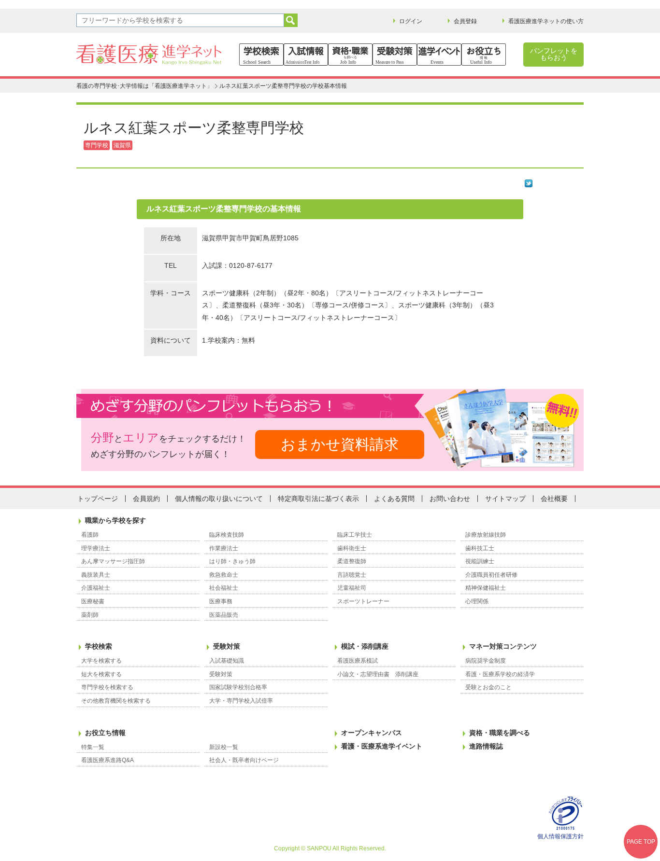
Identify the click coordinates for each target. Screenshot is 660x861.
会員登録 (465, 21)
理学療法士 (95, 548)
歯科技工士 (479, 548)
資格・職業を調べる (499, 732)
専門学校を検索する (107, 687)
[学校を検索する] (261, 54)
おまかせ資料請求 (340, 444)
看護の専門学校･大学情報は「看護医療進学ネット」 (144, 86)
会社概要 (554, 498)
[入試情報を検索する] (306, 54)
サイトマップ (505, 498)
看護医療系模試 (357, 660)
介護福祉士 (95, 587)
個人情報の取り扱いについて (219, 498)
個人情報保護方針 (560, 836)
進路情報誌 (486, 746)
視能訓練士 (479, 561)
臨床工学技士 (354, 534)
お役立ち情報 (105, 732)
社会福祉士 (223, 587)
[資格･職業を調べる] (350, 54)
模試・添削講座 (364, 646)
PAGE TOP (641, 841)
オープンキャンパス (371, 732)
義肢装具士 (95, 574)
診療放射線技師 (485, 534)
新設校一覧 (223, 747)
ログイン (410, 21)
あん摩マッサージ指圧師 (113, 561)
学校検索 (98, 646)
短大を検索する (101, 674)
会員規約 (146, 498)
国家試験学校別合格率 (238, 687)
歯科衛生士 (351, 548)
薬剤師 (90, 614)
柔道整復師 (351, 561)
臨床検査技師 (226, 534)
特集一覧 (92, 747)
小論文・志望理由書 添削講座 (377, 674)
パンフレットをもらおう (553, 54)
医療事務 (220, 601)
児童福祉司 (351, 587)
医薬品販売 (223, 614)
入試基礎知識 (226, 660)
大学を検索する (101, 660)
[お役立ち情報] (483, 54)
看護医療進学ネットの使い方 (546, 21)
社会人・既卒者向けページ (244, 760)
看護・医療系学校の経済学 (500, 674)
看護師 (90, 534)
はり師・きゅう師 (232, 561)
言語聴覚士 (351, 574)
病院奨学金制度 (485, 660)
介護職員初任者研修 (491, 574)
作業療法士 (223, 548)
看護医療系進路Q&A (107, 760)
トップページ (97, 498)
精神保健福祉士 (485, 587)
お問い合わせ (450, 498)
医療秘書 (92, 601)
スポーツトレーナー (363, 601)
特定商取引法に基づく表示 (318, 498)
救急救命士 (223, 574)
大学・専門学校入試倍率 (241, 700)
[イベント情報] (439, 54)
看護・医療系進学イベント (381, 746)
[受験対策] (395, 54)
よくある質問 (394, 498)
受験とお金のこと (488, 687)
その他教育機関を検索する (116, 700)
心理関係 (476, 601)
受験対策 (226, 646)
